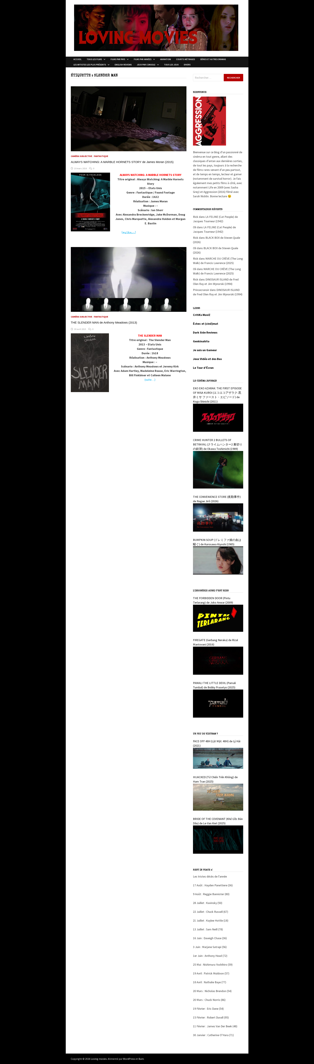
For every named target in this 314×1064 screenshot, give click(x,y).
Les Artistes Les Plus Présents (89, 64)
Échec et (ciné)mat (205, 324)
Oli (194, 227)
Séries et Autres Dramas (213, 59)
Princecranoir (201, 290)
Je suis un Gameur (205, 350)
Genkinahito (201, 341)
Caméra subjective (81, 156)
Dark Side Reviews (205, 332)
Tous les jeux (171, 64)
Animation (165, 59)
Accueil (77, 59)
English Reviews (123, 64)
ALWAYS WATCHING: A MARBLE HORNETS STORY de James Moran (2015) (122, 162)
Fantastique (101, 156)
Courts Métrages (185, 59)
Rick (195, 217)
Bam (141, 1058)
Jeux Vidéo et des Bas (207, 359)
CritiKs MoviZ (201, 315)
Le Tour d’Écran (203, 368)
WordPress (129, 1058)
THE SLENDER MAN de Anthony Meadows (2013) (104, 322)
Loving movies (99, 1058)
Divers (187, 64)
